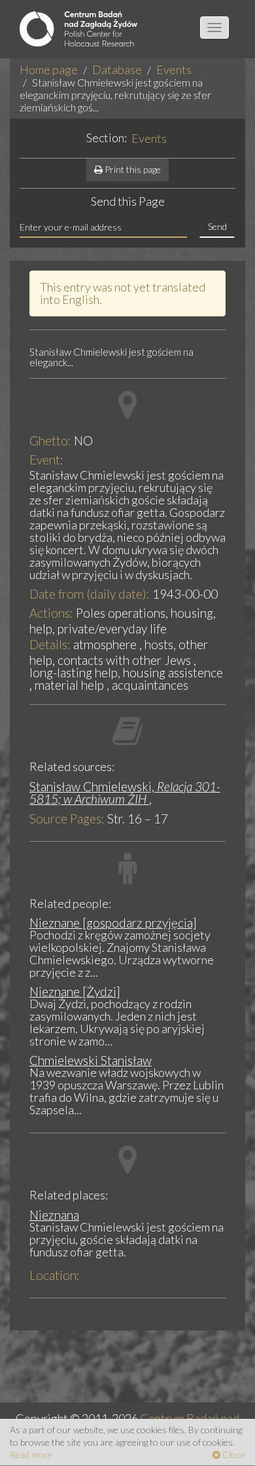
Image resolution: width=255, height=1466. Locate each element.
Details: (50, 644)
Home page (49, 69)
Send (217, 226)
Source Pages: (67, 818)
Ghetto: (50, 440)
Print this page (132, 169)
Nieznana (54, 1214)
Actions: (51, 613)
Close (232, 1454)
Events (174, 69)
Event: (46, 459)
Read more (31, 1454)
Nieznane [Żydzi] (74, 991)
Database (117, 69)
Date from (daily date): (89, 594)
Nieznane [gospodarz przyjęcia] (113, 922)
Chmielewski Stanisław (90, 1060)
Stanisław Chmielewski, (124, 792)
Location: (54, 1275)
